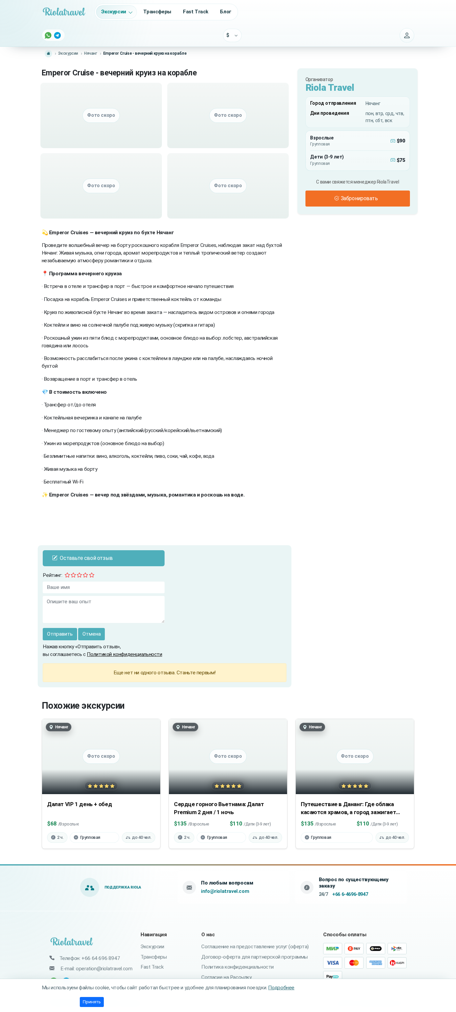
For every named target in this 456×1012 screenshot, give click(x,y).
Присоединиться (228, 550)
